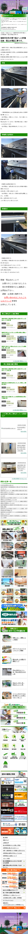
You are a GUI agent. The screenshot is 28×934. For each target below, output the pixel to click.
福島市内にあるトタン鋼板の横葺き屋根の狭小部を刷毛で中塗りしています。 (14, 491)
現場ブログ (9, 32)
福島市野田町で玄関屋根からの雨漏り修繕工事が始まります (14, 495)
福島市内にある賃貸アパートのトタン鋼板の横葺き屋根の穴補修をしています (14, 502)
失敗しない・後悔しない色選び (19, 638)
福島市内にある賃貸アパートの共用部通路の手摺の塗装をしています (14, 513)
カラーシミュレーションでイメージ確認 (19, 649)
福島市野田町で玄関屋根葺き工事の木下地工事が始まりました (14, 488)
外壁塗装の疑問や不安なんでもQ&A (12, 853)
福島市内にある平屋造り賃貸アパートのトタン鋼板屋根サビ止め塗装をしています (14, 498)
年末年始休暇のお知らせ (7, 485)
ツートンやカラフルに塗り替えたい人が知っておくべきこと (19, 695)
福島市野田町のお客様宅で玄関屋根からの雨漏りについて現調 (14, 516)
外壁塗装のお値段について (10, 855)
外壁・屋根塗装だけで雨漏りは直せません (14, 850)
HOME (2, 32)
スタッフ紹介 (6, 858)
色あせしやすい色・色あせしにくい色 (18, 684)
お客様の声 (6, 842)
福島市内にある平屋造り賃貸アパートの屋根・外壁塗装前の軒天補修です (14, 509)
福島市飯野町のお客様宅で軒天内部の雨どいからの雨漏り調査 (14, 505)
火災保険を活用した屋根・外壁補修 (12, 897)
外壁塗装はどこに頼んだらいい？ (11, 895)
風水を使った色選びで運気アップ (19, 660)
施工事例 (5, 837)
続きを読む (24, 431)
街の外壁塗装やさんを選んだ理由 (11, 845)
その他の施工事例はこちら (20, 361)
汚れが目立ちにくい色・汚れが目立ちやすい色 (19, 672)
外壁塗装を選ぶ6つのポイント (11, 848)
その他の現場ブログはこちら (19, 478)
